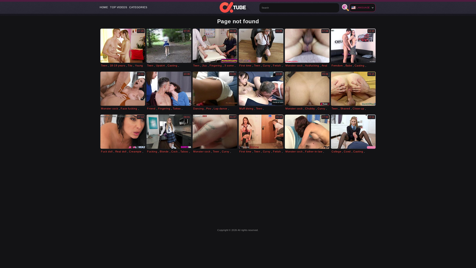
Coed (347, 151)
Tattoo (177, 108)
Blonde (164, 151)
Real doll (120, 151)
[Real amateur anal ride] (307, 88)
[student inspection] (261, 45)
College (336, 151)
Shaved (345, 108)
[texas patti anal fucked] (122, 88)
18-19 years (117, 65)
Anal (324, 65)
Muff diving (246, 108)
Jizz (204, 65)
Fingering (216, 65)
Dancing (198, 108)
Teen (104, 65)
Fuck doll (106, 151)
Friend (151, 108)
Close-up (358, 108)
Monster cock (294, 65)
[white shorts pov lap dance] (215, 88)
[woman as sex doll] (122, 131)
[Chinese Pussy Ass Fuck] (261, 88)
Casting (172, 65)
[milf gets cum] (307, 131)
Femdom (337, 65)
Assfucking (312, 65)
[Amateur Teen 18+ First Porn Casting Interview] (169, 45)
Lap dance (220, 108)
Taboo (184, 151)
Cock (174, 151)
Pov (208, 108)
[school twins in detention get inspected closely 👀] (261, 131)
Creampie (135, 151)
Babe (348, 65)
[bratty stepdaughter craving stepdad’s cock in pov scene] (169, 131)
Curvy (266, 65)
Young (139, 65)
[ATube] (238, 7)
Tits (130, 65)
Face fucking (129, 108)
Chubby (310, 108)
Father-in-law (313, 151)
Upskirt (160, 65)
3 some (229, 65)
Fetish (277, 65)
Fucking (152, 151)
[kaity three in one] (215, 131)
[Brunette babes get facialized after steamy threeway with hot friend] (169, 88)
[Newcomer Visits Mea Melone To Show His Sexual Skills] (353, 45)
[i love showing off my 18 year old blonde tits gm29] (122, 45)
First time (245, 65)
